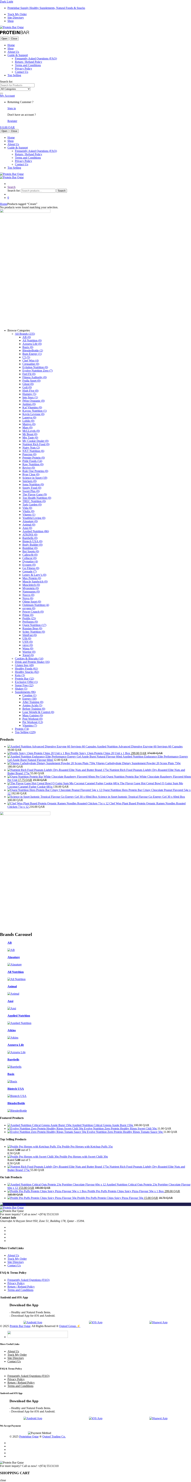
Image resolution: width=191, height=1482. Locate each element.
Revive (28, 467)
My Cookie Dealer (35, 440)
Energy (29, 698)
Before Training (33, 708)
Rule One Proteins (35, 471)
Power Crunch (33, 611)
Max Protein (31, 578)
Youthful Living (33, 517)
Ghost (28, 384)
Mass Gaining (32, 715)
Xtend (28, 655)
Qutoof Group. (68, 1326)
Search (11, 187)
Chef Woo (30, 360)
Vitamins (29, 725)
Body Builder (32, 544)
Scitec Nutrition (33, 631)
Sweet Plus (31, 491)
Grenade (29, 571)
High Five (30, 390)
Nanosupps (31, 591)
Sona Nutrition (33, 484)
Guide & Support (17, 55)
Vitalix (28, 511)
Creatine (29, 695)
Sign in (11, 108)
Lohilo (28, 420)
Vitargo (28, 514)
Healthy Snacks (27, 671)
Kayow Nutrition (34, 410)
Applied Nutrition (35, 531)
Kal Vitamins (32, 407)
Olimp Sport (31, 601)
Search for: (6, 81)
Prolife (29, 618)
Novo (27, 598)
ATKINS (29, 534)
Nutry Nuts (31, 447)
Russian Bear (32, 628)
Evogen (29, 564)
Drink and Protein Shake (32, 661)
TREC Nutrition (34, 501)
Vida (27, 507)
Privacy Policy (23, 68)
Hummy (29, 394)
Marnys (28, 424)
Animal (28, 524)
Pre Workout (32, 722)
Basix (27, 347)
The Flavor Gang (34, 494)
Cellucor (29, 558)
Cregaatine (30, 363)
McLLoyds (31, 430)
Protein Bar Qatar (20, 1326)
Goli (27, 387)
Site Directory (15, 17)
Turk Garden (32, 504)
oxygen (28, 608)
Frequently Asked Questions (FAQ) (36, 58)
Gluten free (24, 665)
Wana (27, 648)
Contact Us (21, 71)
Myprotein (30, 588)
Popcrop (29, 454)
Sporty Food (31, 487)
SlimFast (29, 635)
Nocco (28, 594)
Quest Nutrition (34, 625)
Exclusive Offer (26, 682)
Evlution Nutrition (35, 367)
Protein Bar (24, 678)
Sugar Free (24, 685)
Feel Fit (28, 374)
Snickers (29, 481)
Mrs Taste (30, 437)
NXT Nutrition (33, 451)
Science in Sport (34, 477)
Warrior (28, 651)
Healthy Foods (26, 668)
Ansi (27, 528)
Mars (27, 427)
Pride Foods (32, 461)
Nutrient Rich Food (35, 444)
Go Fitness (30, 568)
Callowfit (29, 554)
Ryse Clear (30, 474)
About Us (13, 51)
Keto (20, 675)
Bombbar (29, 548)
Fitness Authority (34, 377)
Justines (29, 404)
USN (27, 641)
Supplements (25, 692)
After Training (32, 702)
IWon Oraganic (33, 400)
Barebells (29, 538)
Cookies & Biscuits (29, 658)
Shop (10, 21)
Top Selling (14, 75)
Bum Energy (32, 353)
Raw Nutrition (32, 464)
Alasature (30, 521)
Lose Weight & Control (38, 712)
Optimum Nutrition (35, 605)
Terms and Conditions (28, 65)
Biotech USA (32, 541)
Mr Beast (29, 434)
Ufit (26, 638)
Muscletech (31, 584)
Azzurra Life (32, 343)
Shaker (21, 688)
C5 (26, 357)
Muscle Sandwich (35, 581)
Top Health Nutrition (36, 497)
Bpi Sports (30, 551)
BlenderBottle (32, 350)
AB (26, 337)
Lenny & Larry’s (34, 574)
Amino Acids (32, 705)
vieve (27, 645)
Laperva (29, 417)
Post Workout (32, 718)
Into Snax (30, 397)
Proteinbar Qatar (29, 1436)
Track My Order (17, 14)
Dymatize (30, 561)
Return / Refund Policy (28, 61)
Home (11, 45)
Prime (27, 615)
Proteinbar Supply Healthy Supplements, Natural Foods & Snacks (46, 7)
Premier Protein (33, 457)
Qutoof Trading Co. (54, 1436)
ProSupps (30, 621)
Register (12, 121)
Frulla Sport (31, 380)
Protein (22, 728)
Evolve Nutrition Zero (37, 370)
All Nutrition (32, 340)
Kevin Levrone (33, 414)
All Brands (25, 333)
